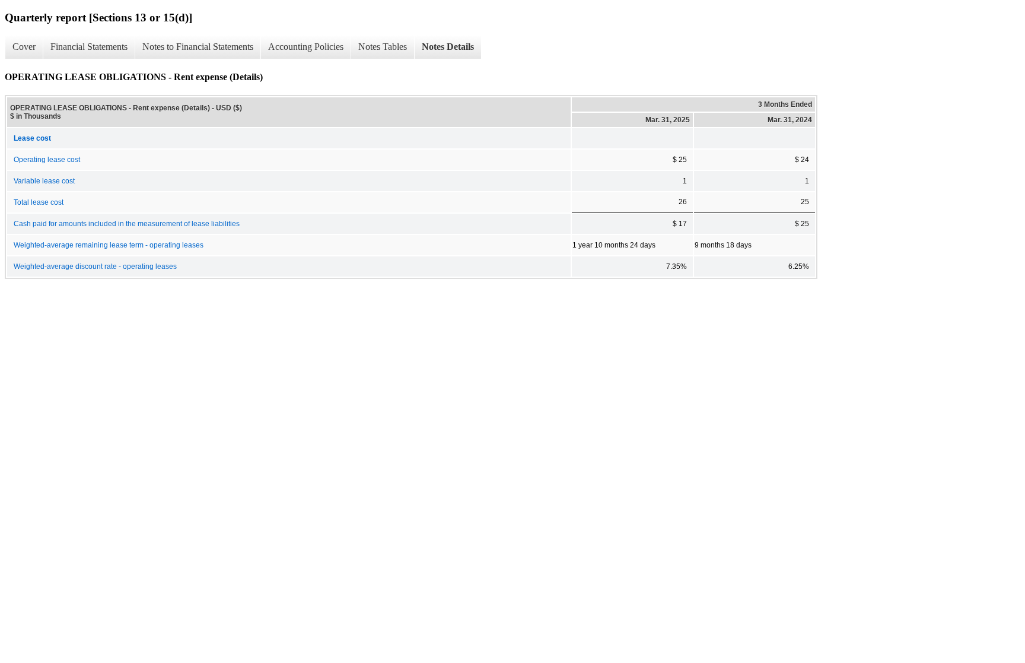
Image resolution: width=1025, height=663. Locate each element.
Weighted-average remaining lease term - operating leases (108, 245)
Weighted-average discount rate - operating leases (95, 266)
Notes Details (448, 47)
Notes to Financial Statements (197, 47)
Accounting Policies (305, 47)
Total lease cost (38, 202)
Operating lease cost (47, 159)
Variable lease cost (44, 181)
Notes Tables (382, 47)
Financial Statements (89, 47)
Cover (24, 47)
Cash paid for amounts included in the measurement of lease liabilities (127, 223)
